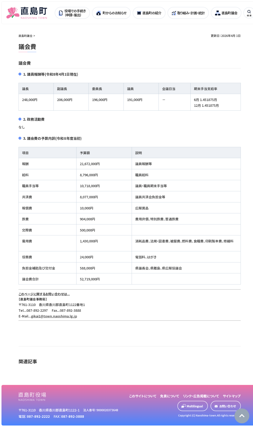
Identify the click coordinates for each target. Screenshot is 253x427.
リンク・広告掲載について (201, 395)
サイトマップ (232, 395)
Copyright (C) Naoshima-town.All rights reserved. (209, 415)
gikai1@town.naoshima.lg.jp (54, 316)
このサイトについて (143, 395)
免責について (169, 395)
